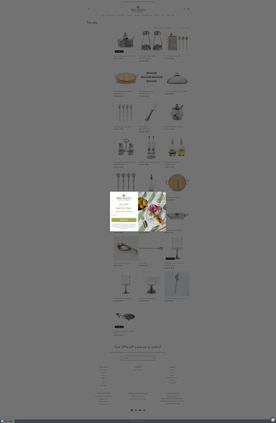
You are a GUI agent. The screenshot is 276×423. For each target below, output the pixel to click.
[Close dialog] (164, 193)
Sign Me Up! (124, 220)
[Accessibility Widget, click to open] (2, 420)
